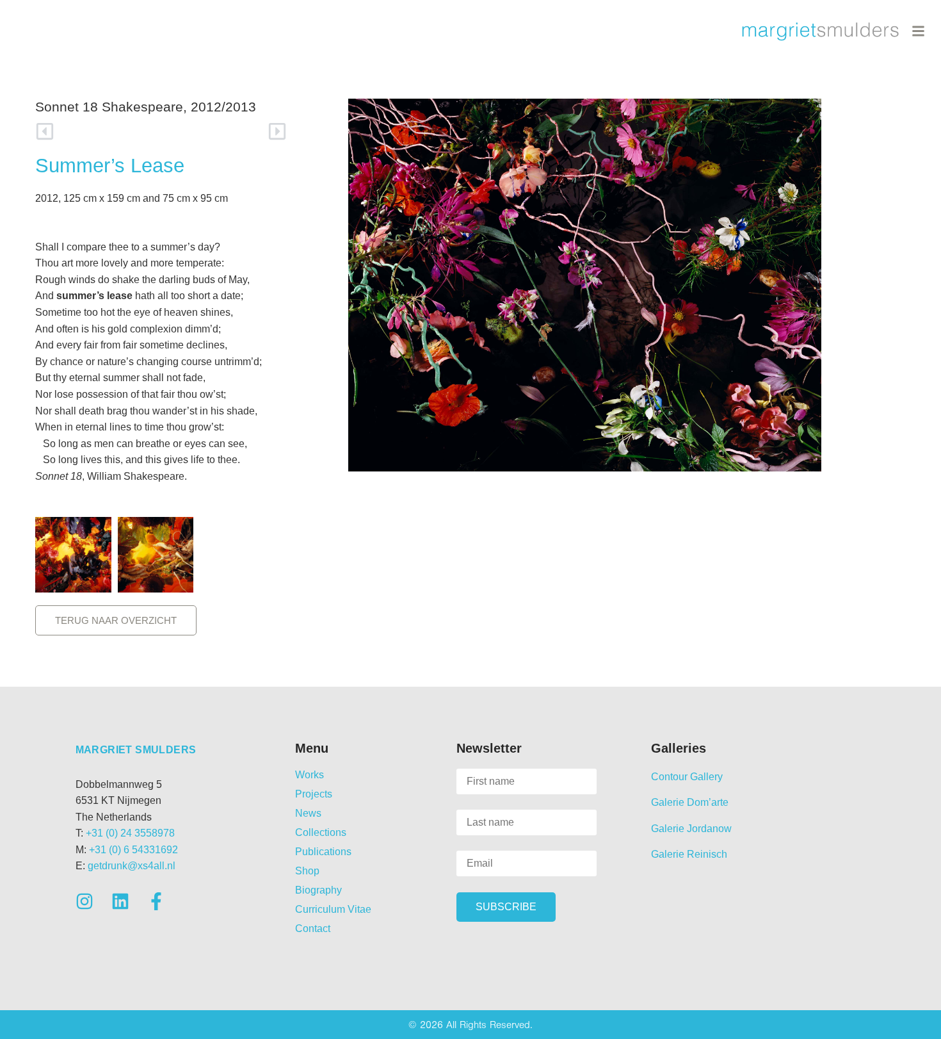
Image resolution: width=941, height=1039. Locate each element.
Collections (320, 832)
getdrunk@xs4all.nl (131, 865)
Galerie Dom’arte (689, 802)
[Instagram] (84, 901)
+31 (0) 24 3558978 (130, 833)
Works (309, 774)
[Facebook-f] (156, 901)
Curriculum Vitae (333, 909)
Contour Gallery (687, 776)
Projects (313, 794)
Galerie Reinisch (689, 854)
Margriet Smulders (136, 749)
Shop (307, 870)
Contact (312, 928)
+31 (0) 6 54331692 (133, 849)
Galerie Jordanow (691, 828)
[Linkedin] (120, 901)
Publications (323, 851)
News (308, 813)
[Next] (224, 131)
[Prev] (98, 131)
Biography (318, 890)
